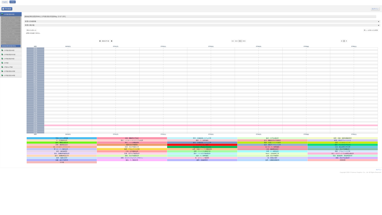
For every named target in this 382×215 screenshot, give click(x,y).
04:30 (35, 64)
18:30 (35, 114)
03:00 (35, 59)
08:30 (35, 79)
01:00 (35, 52)
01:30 (35, 53)
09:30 (35, 82)
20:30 (35, 122)
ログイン (375, 9)
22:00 (35, 127)
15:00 (35, 102)
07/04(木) (258, 46)
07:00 (35, 73)
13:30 (35, 96)
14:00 (35, 98)
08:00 (35, 77)
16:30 (35, 107)
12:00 (35, 91)
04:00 (35, 62)
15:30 (35, 104)
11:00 (35, 87)
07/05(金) (306, 46)
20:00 (35, 120)
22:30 (35, 129)
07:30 (35, 75)
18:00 (35, 113)
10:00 (35, 84)
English (4, 2)
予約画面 (7, 9)
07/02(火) (163, 46)
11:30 (35, 89)
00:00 (35, 48)
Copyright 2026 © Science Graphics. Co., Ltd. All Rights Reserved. (361, 172)
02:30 (35, 57)
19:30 (35, 118)
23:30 (35, 132)
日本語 (12, 2)
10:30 (35, 86)
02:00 (35, 55)
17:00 (35, 109)
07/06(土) (354, 46)
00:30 (35, 50)
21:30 (35, 125)
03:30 (35, 61)
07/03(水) (211, 46)
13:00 (35, 95)
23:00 (35, 130)
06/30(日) (68, 46)
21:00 (35, 123)
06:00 (35, 70)
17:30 (35, 111)
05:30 (35, 68)
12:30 (35, 93)
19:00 (35, 116)
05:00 (35, 66)
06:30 (35, 71)
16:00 (35, 105)
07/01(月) (115, 46)
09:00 (35, 80)
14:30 (35, 100)
